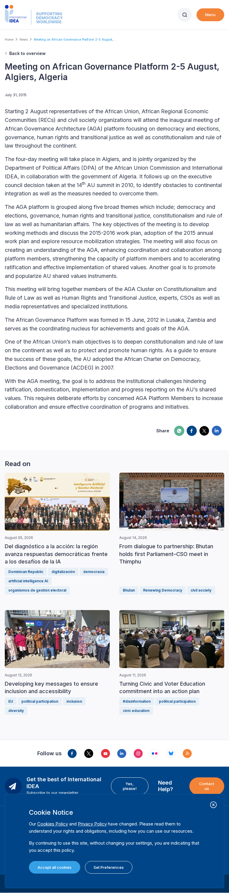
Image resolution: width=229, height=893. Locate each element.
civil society (201, 590)
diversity (16, 710)
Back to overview (27, 53)
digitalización (63, 571)
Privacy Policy (92, 824)
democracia (93, 571)
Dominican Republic (25, 571)
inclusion (74, 701)
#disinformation (137, 701)
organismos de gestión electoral (37, 590)
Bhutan (129, 590)
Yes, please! (130, 786)
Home (9, 39)
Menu (210, 14)
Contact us (206, 786)
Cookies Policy (52, 824)
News (24, 39)
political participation (39, 701)
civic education (136, 710)
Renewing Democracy (162, 590)
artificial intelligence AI (28, 581)
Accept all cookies (55, 867)
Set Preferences (109, 867)
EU (10, 701)
